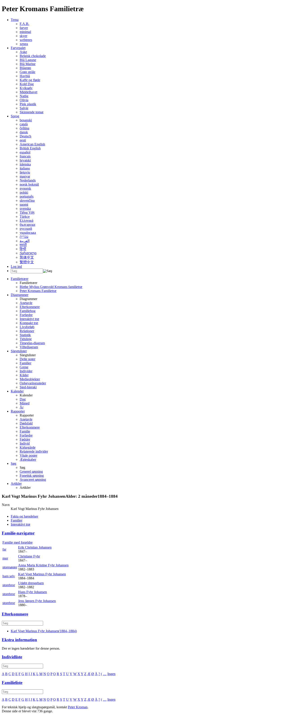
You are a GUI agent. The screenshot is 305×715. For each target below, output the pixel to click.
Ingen (111, 674)
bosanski (26, 120)
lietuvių (25, 172)
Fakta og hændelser (24, 516)
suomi (24, 204)
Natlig (24, 96)
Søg (13, 463)
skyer (23, 36)
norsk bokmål (29, 184)
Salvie (24, 108)
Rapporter (18, 411)
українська (28, 232)
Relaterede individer (34, 451)
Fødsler (25, 439)
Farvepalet (18, 48)
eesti (23, 140)
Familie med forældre (17, 542)
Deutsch (25, 136)
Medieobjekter (30, 379)
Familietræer (19, 279)
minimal (25, 32)
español (25, 152)
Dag (23, 399)
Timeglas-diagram (32, 343)
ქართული (28, 253)
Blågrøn (25, 68)
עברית (24, 236)
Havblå (25, 76)
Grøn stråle (27, 72)
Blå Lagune (28, 60)
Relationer (27, 331)
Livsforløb (27, 327)
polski (24, 192)
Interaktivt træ (29, 319)
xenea (24, 44)
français (25, 156)
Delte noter (27, 359)
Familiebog (28, 311)
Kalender (17, 391)
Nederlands (28, 180)
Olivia (24, 100)
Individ (25, 443)
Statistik (25, 335)
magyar (25, 176)
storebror (8, 585)
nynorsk (25, 188)
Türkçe (25, 216)
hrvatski (25, 160)
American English (32, 144)
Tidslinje (26, 339)
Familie (25, 431)
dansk (24, 132)
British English (30, 148)
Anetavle (26, 303)
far (4, 549)
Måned (24, 403)
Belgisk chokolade (33, 56)
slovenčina (27, 200)
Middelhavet (28, 92)
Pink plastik (28, 104)
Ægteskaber (28, 459)
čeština (24, 128)
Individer (26, 371)
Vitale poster (28, 455)
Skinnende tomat (31, 112)
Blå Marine (28, 64)
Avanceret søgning (33, 479)
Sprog (15, 116)
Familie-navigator (18, 533)
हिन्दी (23, 249)
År (21, 407)
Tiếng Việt (27, 212)
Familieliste (12, 682)
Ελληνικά (26, 220)
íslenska (25, 164)
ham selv (8, 576)
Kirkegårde (28, 447)
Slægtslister (19, 351)
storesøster (9, 567)
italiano (25, 168)
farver (24, 28)
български (27, 224)
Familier (25, 363)
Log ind (16, 266)
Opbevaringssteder (33, 383)
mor (5, 558)
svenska (25, 208)
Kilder (24, 375)
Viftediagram (29, 347)
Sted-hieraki (28, 387)
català (24, 124)
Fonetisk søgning (32, 475)
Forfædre (26, 315)
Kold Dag (27, 84)
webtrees (26, 40)
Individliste (12, 657)
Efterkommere (30, 307)
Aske (23, 52)
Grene (24, 367)
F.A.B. (24, 24)
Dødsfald (26, 423)
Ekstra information (19, 639)
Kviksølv (26, 88)
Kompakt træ (29, 323)
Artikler (16, 483)
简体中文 (27, 257)
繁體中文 (27, 262)
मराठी (23, 245)
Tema (15, 20)
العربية (24, 241)
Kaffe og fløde (30, 80)
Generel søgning (31, 471)
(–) (44, 631)
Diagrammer (19, 295)
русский (26, 228)
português (26, 196)
